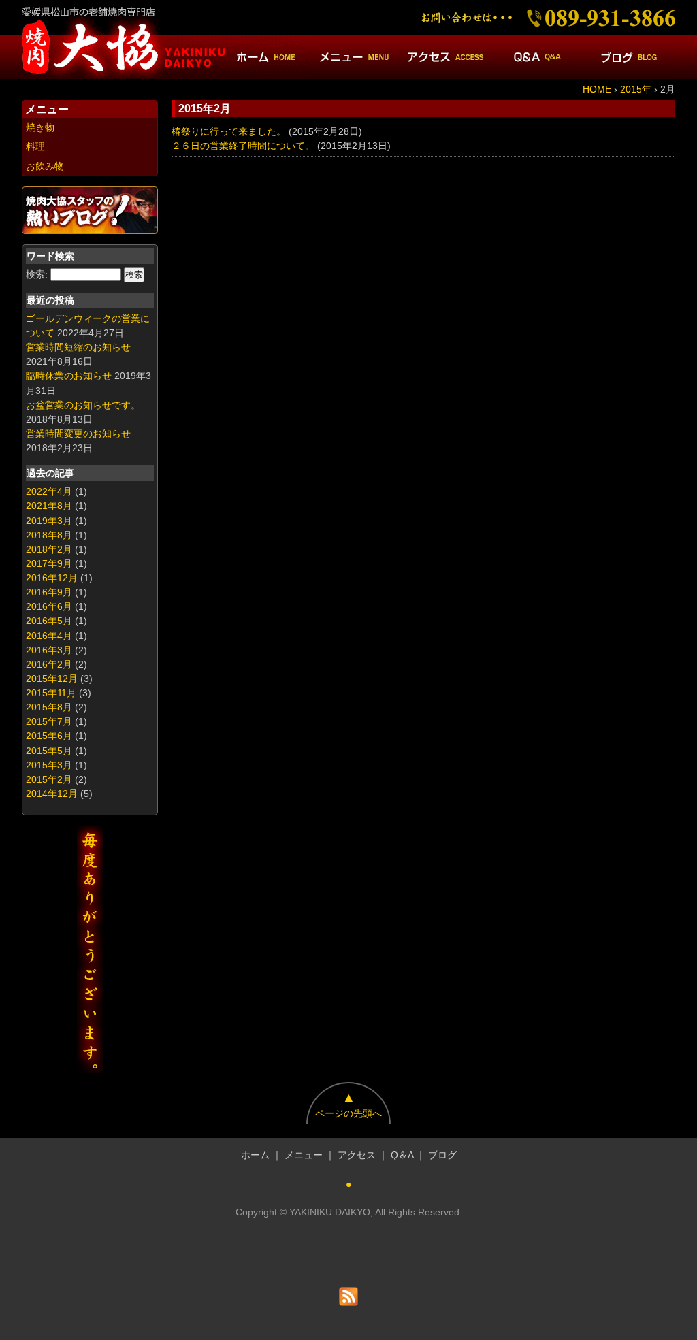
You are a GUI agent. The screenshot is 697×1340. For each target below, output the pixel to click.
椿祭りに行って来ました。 (229, 131)
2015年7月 (49, 721)
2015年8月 (49, 707)
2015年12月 (52, 678)
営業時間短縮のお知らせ (78, 347)
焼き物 (40, 127)
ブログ (442, 1154)
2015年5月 (49, 750)
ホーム (255, 1154)
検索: (37, 274)
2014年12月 (52, 793)
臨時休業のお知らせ (69, 375)
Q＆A (402, 1154)
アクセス (357, 1154)
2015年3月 (49, 764)
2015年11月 (51, 692)
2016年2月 (49, 664)
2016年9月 (49, 592)
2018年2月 (49, 549)
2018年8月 (49, 534)
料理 (35, 146)
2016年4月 (49, 635)
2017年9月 (49, 563)
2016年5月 (49, 620)
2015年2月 (49, 779)
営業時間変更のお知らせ (78, 433)
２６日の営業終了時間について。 (243, 145)
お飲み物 (45, 166)
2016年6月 (49, 606)
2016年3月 (49, 649)
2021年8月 (49, 505)
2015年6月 (49, 735)
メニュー (304, 1154)
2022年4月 (49, 491)
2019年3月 (49, 520)
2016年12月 (52, 577)
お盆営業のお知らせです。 (83, 404)
